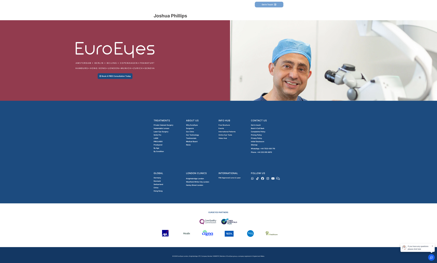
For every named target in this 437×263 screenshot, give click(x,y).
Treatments (230, 4)
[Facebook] (262, 178)
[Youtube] (272, 178)
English (245, 4)
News (218, 4)
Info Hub (193, 4)
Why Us (179, 4)
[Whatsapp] (252, 178)
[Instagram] (267, 178)
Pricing (206, 4)
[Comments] (278, 178)
